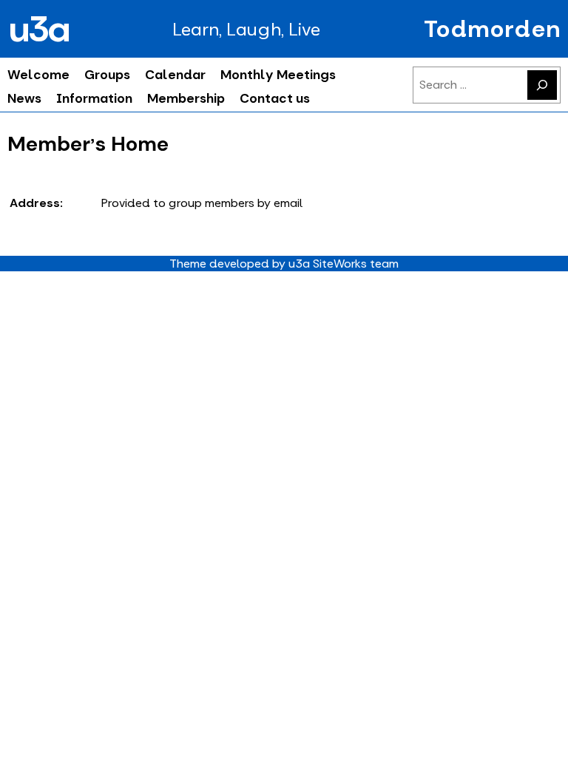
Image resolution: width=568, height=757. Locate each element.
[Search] (542, 85)
